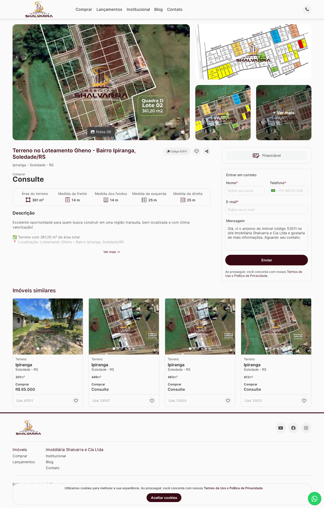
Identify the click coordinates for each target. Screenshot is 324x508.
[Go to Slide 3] (46, 348)
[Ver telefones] (307, 9)
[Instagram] (306, 428)
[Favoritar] (197, 151)
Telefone (278, 183)
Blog (158, 9)
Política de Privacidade (250, 276)
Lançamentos (109, 9)
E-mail (232, 202)
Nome (232, 183)
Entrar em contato (241, 175)
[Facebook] (293, 428)
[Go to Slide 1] (38, 348)
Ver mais (109, 252)
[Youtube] (280, 428)
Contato (174, 9)
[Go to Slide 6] (58, 348)
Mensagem (235, 221)
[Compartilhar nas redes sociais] (207, 151)
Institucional (138, 9)
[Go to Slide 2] (42, 348)
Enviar (266, 260)
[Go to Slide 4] (50, 348)
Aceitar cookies (164, 497)
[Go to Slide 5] (54, 348)
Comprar (84, 9)
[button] (48, 326)
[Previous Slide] (17, 326)
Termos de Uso (215, 488)
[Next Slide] (78, 326)
